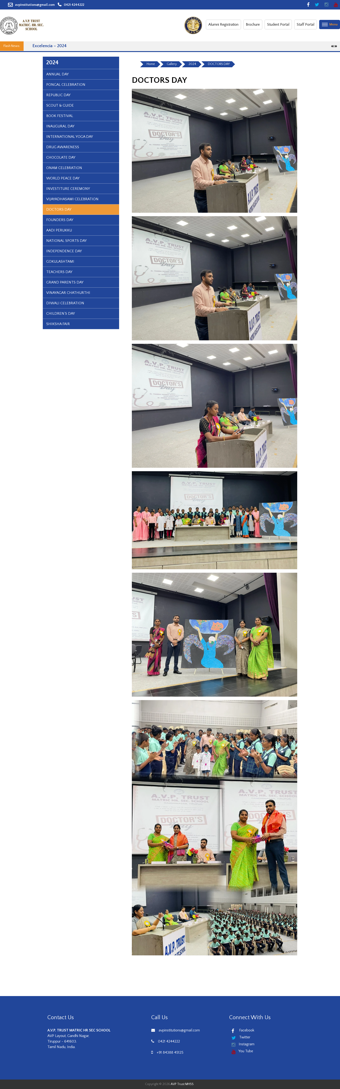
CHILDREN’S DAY (60, 313)
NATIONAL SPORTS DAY (66, 241)
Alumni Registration (223, 24)
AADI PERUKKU (59, 230)
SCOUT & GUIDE (60, 105)
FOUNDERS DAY (59, 220)
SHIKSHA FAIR (58, 324)
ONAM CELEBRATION (64, 168)
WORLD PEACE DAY (63, 178)
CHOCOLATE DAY (60, 157)
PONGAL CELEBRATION (65, 85)
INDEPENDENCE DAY (64, 251)
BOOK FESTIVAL (59, 116)
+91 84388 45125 (170, 1052)
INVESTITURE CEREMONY (68, 189)
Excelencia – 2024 (49, 45)
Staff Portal (305, 24)
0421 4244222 (74, 5)
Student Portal (278, 24)
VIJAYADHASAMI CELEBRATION (72, 199)
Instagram (246, 1044)
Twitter (244, 1037)
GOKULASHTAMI (60, 261)
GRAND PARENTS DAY (64, 282)
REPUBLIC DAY (58, 95)
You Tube (245, 1051)
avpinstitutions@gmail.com (35, 5)
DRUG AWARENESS (62, 147)
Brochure (253, 24)
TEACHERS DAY (59, 272)
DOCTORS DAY (58, 209)
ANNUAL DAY (57, 74)
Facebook (245, 1030)
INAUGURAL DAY (60, 126)
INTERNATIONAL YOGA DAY (69, 137)
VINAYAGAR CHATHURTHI (68, 293)
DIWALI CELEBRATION (65, 303)
